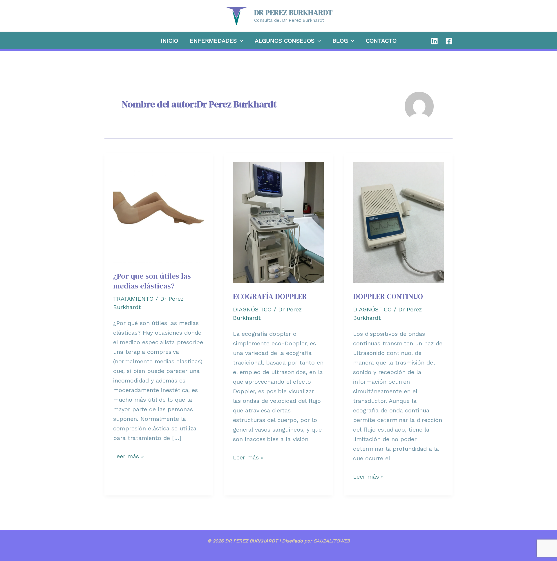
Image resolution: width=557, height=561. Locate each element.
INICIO (169, 40)
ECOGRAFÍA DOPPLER (270, 296)
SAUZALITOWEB (332, 541)
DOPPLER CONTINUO (388, 296)
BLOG (340, 40)
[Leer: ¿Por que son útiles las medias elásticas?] (158, 211)
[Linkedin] (434, 41)
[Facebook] (449, 41)
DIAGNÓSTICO (252, 309)
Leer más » (128, 456)
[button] (240, 40)
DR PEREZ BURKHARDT (293, 12)
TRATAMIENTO (133, 298)
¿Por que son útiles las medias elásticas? (152, 281)
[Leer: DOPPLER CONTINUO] (398, 221)
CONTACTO (381, 40)
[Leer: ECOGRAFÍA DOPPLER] (278, 221)
